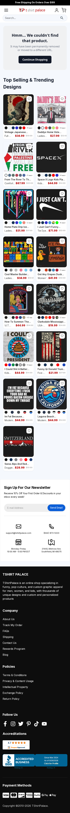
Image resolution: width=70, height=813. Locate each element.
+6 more (62, 223)
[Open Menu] (6, 11)
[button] (29, 99)
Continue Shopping (35, 59)
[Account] (56, 11)
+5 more (29, 175)
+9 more (29, 128)
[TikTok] (36, 724)
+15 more (30, 317)
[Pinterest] (28, 724)
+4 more (62, 128)
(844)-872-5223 (51, 533)
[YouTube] (44, 724)
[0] (63, 11)
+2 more (29, 223)
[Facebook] (5, 724)
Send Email (56, 507)
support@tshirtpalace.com (18, 533)
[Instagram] (13, 724)
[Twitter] (20, 724)
